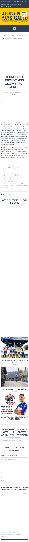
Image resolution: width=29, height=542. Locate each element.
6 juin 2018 (14, 94)
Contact (3, 7)
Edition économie (5, 4)
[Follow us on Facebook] (8, 6)
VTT (13, 194)
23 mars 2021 (14, 421)
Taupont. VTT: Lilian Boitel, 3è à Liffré (14, 183)
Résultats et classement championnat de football (15, 35)
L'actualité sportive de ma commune (13, 38)
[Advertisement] (14, 57)
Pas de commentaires (17, 92)
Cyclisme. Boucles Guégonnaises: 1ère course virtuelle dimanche (14, 418)
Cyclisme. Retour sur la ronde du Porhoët (14, 390)
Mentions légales (6, 535)
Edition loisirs (23, 1)
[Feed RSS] (7, 6)
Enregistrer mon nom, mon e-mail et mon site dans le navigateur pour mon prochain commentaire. (14, 488)
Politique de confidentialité (9, 533)
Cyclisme (6, 92)
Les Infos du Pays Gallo (6, 1)
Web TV (19, 4)
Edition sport (15, 1)
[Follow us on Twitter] (10, 6)
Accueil (3, 531)
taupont (10, 194)
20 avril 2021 (14, 392)
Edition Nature (13, 4)
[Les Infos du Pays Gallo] (14, 17)
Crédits (19, 535)
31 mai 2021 (14, 364)
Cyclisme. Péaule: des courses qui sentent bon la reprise (14, 362)
